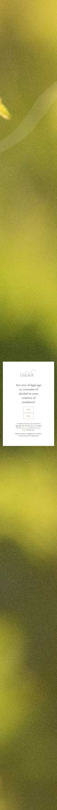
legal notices (25, 428)
